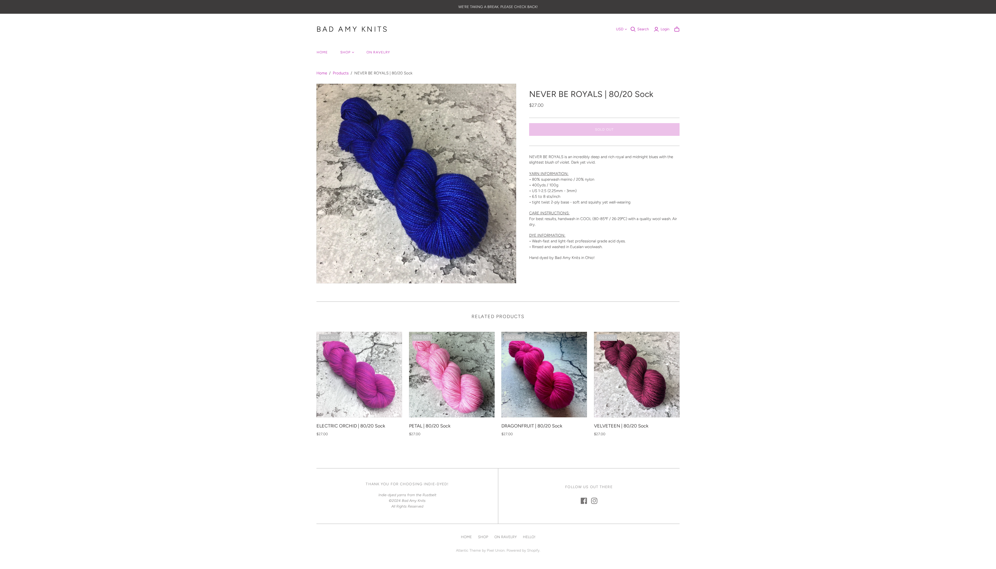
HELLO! (529, 537)
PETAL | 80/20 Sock (430, 426)
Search (643, 29)
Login (665, 29)
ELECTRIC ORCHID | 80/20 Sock (350, 426)
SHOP (345, 52)
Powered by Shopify (523, 550)
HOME (322, 52)
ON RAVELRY (378, 52)
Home (321, 73)
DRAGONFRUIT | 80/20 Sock (531, 426)
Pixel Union (496, 550)
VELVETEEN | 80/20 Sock (621, 426)
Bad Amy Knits (352, 29)
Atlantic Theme (468, 550)
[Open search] (633, 29)
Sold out (604, 129)
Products (341, 73)
